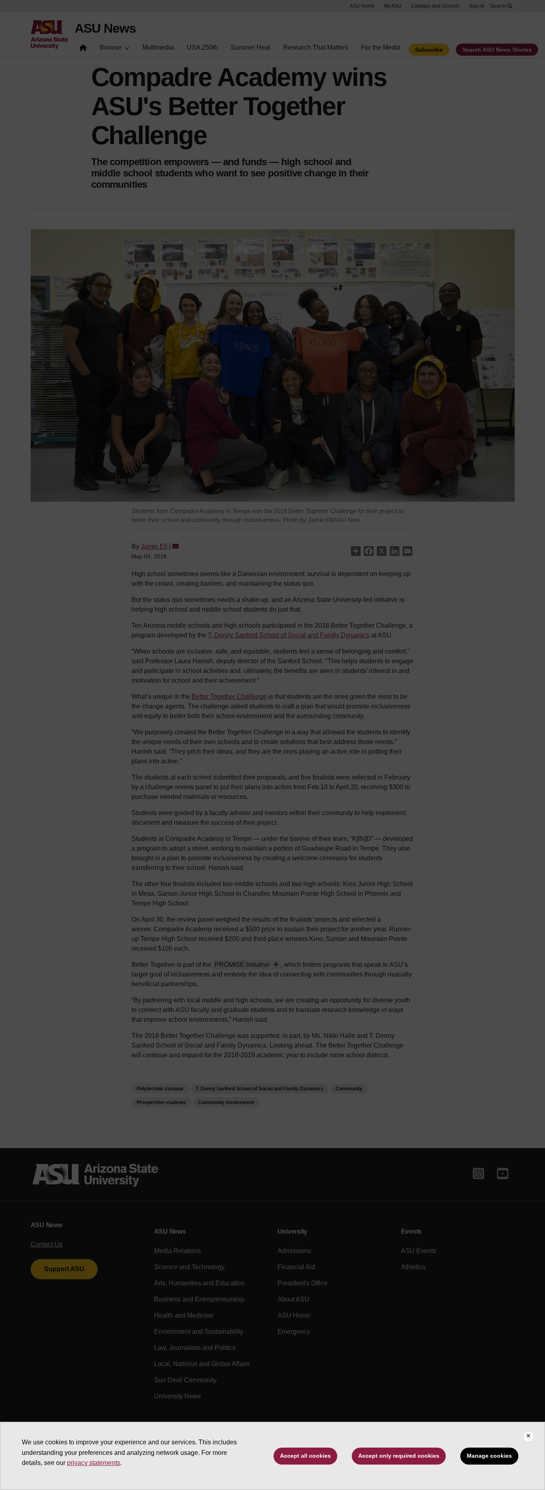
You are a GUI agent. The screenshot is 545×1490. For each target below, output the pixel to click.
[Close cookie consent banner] (528, 1436)
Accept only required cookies (398, 1455)
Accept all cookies (305, 1455)
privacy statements (93, 1462)
